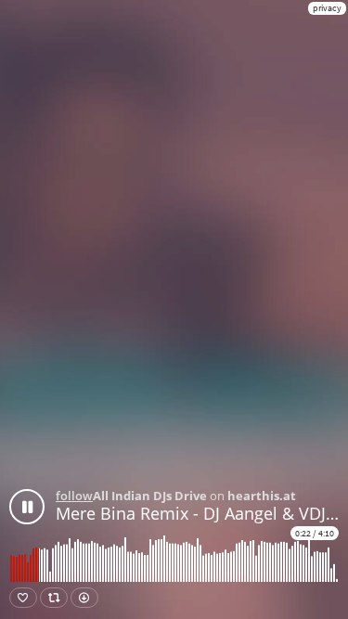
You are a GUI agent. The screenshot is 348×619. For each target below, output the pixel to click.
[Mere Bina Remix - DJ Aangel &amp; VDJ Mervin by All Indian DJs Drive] (27, 506)
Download (84, 597)
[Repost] (54, 597)
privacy (327, 8)
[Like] (23, 597)
